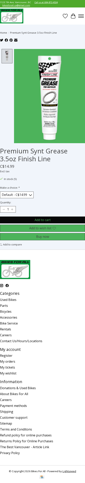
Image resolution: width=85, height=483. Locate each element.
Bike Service (9, 323)
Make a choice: (10, 187)
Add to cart (43, 220)
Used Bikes (8, 300)
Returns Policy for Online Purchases (26, 441)
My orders (7, 361)
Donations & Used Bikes (18, 388)
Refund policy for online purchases (26, 435)
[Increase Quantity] (12, 209)
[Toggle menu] (81, 16)
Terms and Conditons (16, 429)
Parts (4, 305)
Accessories (8, 317)
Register (6, 355)
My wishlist (8, 373)
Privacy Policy (10, 453)
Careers (6, 335)
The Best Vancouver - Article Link (24, 447)
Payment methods (13, 406)
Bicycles (5, 311)
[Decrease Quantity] (3, 209)
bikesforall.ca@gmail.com (16, 5)
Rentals (5, 329)
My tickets (7, 367)
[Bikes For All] (11, 16)
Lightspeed (69, 471)
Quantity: (5, 202)
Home (3, 32)
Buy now (42, 236)
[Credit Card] (41, 477)
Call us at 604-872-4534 (46, 2)
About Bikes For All (14, 394)
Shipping (6, 411)
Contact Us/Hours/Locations (21, 341)
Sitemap (6, 423)
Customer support (13, 417)
